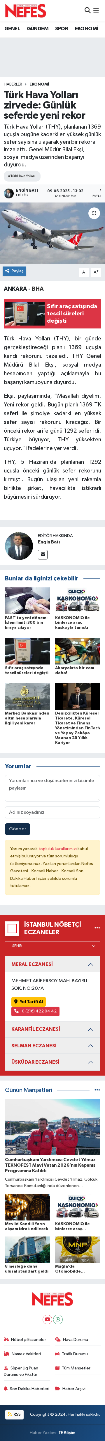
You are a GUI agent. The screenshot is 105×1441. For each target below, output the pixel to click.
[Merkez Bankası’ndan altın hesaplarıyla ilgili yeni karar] (27, 696)
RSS (17, 1414)
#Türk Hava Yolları (21, 176)
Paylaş (18, 271)
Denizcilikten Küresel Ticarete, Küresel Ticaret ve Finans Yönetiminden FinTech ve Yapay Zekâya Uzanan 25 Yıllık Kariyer (77, 728)
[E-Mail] (43, 554)
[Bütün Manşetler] (97, 1090)
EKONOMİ (86, 28)
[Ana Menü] (96, 10)
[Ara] (88, 10)
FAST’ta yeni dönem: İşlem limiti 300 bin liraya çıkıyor (26, 623)
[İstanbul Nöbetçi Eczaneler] (97, 928)
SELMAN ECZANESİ (34, 1045)
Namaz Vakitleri (26, 1354)
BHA (38, 289)
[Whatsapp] (58, 1319)
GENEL (12, 28)
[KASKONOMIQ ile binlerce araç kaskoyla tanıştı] (77, 600)
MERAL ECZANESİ (32, 964)
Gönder (17, 829)
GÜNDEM (37, 28)
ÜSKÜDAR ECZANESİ (35, 1062)
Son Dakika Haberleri (29, 1389)
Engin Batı (49, 542)
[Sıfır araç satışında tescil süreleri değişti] (27, 650)
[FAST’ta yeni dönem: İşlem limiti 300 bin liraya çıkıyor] (27, 600)
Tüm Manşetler (76, 1368)
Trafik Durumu (75, 1354)
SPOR (61, 28)
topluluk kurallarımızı (58, 849)
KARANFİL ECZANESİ (35, 1029)
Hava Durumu (75, 1339)
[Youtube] (47, 1319)
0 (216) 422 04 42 (39, 1011)
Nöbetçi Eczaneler (28, 1339)
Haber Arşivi (73, 1389)
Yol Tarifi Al (31, 1002)
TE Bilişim (66, 1433)
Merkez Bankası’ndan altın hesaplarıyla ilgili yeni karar (27, 718)
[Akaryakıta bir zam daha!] (77, 650)
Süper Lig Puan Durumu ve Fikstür (21, 1371)
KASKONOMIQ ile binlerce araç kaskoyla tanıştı (72, 623)
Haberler (13, 84)
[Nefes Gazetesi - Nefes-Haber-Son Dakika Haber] (26, 10)
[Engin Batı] (19, 545)
